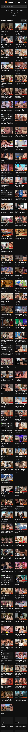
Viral (17, 10)
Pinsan (14, 15)
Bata (12, 10)
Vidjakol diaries (21, 13)
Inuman (7, 10)
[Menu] (2, 2)
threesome (6, 13)
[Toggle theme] (25, 2)
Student (22, 10)
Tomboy (13, 13)
